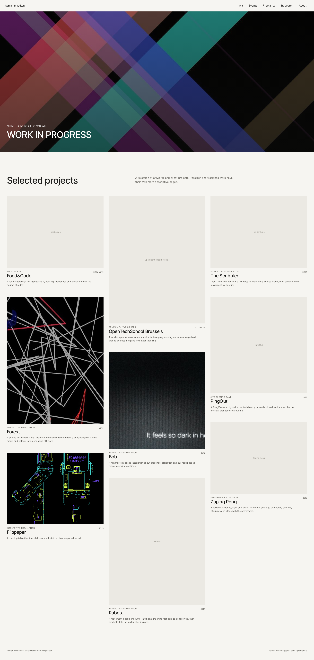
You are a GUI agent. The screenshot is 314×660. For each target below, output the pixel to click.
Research (287, 5)
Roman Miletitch (15, 5)
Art (241, 5)
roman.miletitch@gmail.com (282, 650)
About (302, 5)
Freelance (269, 5)
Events (253, 5)
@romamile (302, 650)
